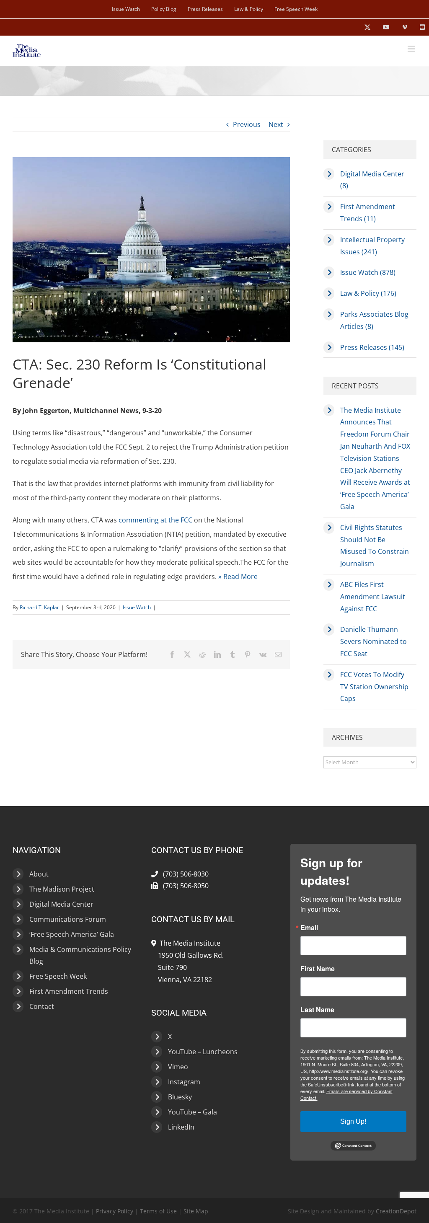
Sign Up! (353, 1121)
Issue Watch (137, 607)
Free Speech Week (58, 976)
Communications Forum (67, 919)
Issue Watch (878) (367, 272)
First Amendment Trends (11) (367, 212)
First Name (317, 968)
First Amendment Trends (68, 991)
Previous (247, 124)
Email (309, 927)
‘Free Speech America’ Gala (71, 934)
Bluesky (180, 1096)
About (39, 874)
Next (276, 124)
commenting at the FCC (155, 520)
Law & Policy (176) (368, 293)
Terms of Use (158, 1211)
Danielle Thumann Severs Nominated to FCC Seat (373, 641)
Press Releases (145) (372, 347)
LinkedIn (181, 1127)
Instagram (184, 1081)
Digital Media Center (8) (372, 180)
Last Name (317, 1009)
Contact (41, 1006)
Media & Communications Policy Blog (80, 955)
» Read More (238, 576)
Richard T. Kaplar (39, 607)
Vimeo (178, 1066)
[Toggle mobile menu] (412, 48)
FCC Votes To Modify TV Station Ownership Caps (374, 686)
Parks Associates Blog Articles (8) (374, 320)
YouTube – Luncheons (203, 1051)
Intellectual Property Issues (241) (372, 245)
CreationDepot (396, 1211)
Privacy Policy (114, 1211)
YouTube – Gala (192, 1112)
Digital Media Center (61, 904)
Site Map (195, 1211)
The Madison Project (61, 889)
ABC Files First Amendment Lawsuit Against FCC (372, 596)
